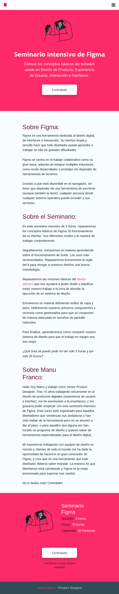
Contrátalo (59, 90)
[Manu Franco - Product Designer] (5, 5)
